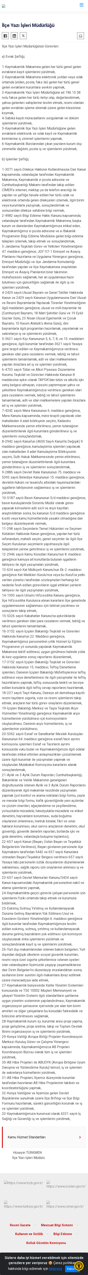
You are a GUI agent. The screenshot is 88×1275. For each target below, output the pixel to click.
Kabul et (72, 1269)
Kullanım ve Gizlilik (29, 1234)
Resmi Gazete (20, 1225)
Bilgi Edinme (62, 1234)
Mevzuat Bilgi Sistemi (57, 1225)
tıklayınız (55, 1269)
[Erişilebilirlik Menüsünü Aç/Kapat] (79, 1266)
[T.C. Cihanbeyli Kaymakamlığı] (23, 5)
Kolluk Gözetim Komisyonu (46, 1243)
